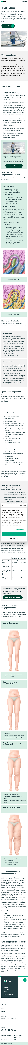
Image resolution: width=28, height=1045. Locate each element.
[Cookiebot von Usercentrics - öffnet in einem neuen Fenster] (20, 505)
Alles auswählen (14, 533)
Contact (3, 1009)
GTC (15, 1040)
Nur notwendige (14, 538)
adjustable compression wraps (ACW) (10, 890)
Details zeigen (20, 529)
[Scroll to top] (25, 980)
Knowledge (4, 1016)
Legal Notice (4, 1040)
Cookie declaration (6, 1035)
